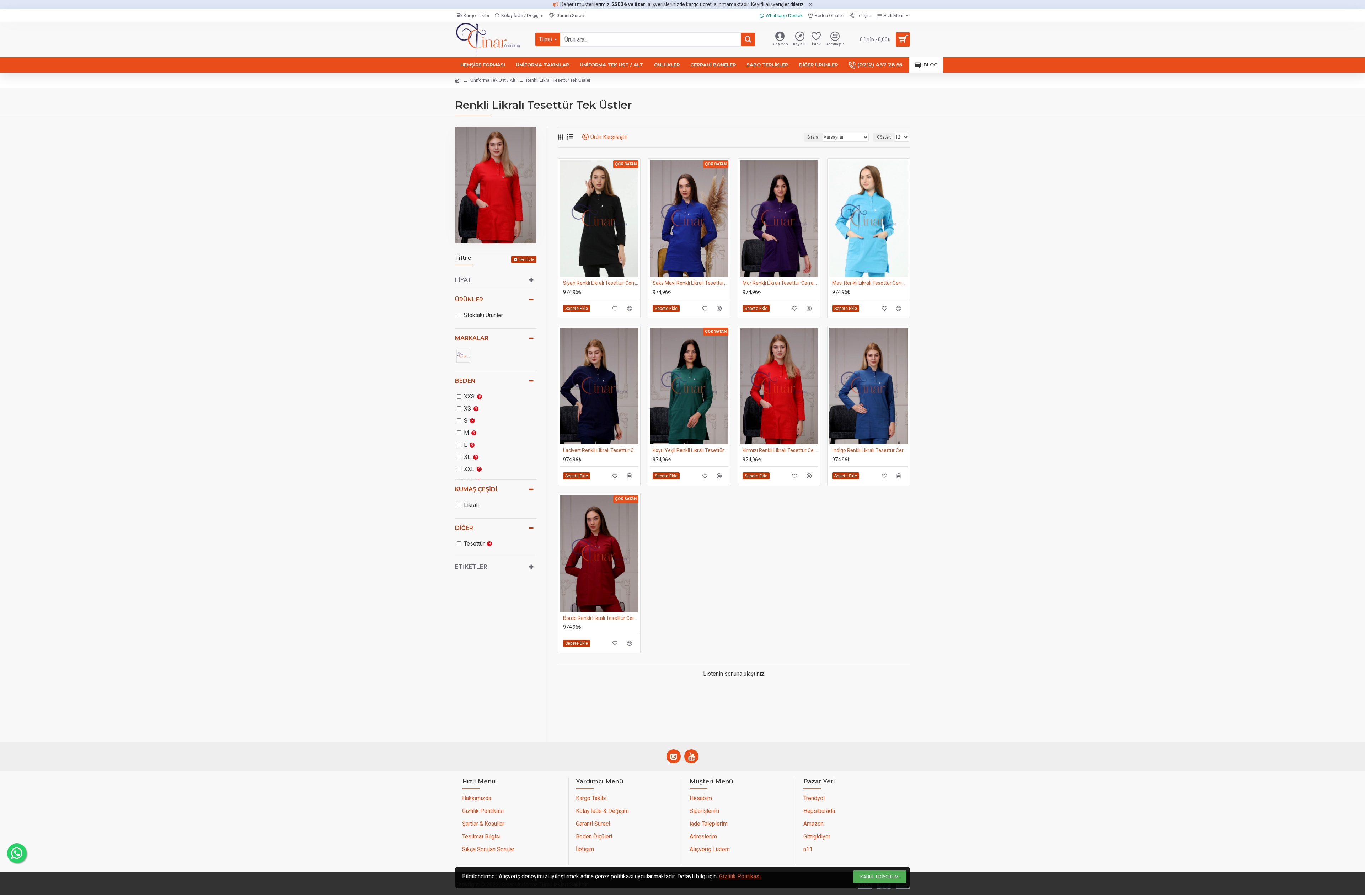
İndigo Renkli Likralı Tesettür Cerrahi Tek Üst (870, 450)
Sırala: (813, 137)
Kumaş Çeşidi (476, 489)
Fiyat (463, 280)
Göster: (884, 137)
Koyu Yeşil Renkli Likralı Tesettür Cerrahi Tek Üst (690, 450)
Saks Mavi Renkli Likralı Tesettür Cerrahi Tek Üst (690, 283)
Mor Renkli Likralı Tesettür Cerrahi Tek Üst (780, 283)
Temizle (526, 259)
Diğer (464, 528)
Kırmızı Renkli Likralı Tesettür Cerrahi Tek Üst (780, 450)
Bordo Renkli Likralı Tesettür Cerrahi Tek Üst (600, 618)
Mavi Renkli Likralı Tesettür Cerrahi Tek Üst (870, 283)
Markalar (471, 338)
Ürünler (469, 299)
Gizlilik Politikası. (740, 876)
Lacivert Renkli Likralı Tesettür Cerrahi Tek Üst (600, 450)
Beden (465, 380)
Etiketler (471, 566)
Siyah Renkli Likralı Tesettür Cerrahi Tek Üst (600, 283)
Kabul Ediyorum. (880, 876)
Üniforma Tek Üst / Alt (492, 80)
